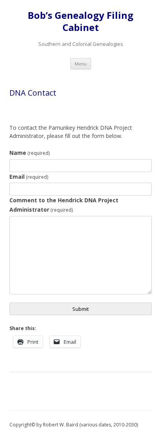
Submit (80, 308)
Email (28, 176)
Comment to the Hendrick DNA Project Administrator (63, 204)
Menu (81, 64)
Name (29, 152)
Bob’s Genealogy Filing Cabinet (80, 21)
